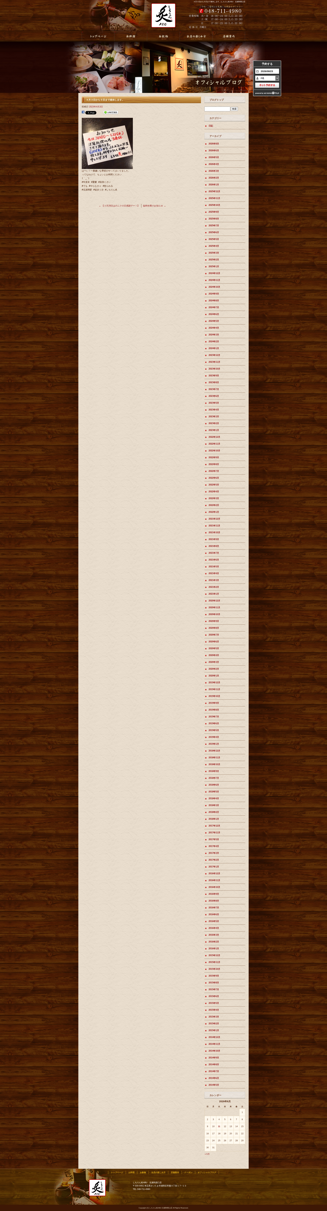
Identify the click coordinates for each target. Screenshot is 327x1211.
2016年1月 (214, 948)
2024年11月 (214, 280)
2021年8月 (214, 546)
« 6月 (207, 1154)
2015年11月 (214, 962)
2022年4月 (214, 491)
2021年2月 (214, 587)
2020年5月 (214, 648)
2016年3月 (214, 935)
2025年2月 (214, 259)
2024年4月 (214, 328)
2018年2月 (214, 812)
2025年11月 (214, 198)
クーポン (188, 1172)
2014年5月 (214, 1085)
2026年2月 (214, 177)
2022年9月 (214, 457)
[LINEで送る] (110, 112)
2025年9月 (214, 212)
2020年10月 (214, 614)
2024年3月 (214, 334)
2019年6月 (214, 723)
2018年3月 (214, 805)
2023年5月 (214, 403)
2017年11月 (214, 832)
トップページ (98, 36)
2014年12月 (214, 1037)
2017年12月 (214, 825)
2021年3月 (214, 580)
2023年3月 (214, 416)
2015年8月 (214, 982)
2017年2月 (214, 860)
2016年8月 (214, 900)
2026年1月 (214, 184)
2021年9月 (214, 539)
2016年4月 (214, 928)
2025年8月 (214, 218)
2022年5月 (214, 484)
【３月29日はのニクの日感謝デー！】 (119, 205)
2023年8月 (214, 382)
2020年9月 (214, 621)
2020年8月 (214, 628)
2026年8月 (214, 143)
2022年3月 (214, 498)
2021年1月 (214, 594)
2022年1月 (214, 512)
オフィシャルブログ (207, 1172)
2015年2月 (214, 1023)
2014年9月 (214, 1057)
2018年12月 (214, 750)
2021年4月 (214, 573)
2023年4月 (214, 409)
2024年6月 (214, 314)
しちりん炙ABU (162, 17)
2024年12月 (214, 273)
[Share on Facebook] (83, 112)
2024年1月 (214, 348)
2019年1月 (214, 744)
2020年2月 (214, 669)
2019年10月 (214, 696)
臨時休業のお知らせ (154, 205)
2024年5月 (214, 321)
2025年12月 (214, 191)
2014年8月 (214, 1064)
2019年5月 (214, 730)
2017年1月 (214, 866)
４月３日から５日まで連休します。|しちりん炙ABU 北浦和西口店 (219, 2)
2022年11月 (214, 443)
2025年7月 (214, 225)
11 (219, 1126)
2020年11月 (214, 607)
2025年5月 (214, 239)
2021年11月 (214, 525)
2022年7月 (214, 471)
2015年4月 (214, 1010)
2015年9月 (214, 975)
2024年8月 (214, 300)
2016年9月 (214, 894)
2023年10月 (214, 368)
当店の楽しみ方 (196, 36)
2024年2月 (214, 341)
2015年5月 (214, 1003)
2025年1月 (214, 266)
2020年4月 (214, 655)
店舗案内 (229, 36)
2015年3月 (214, 1016)
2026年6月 (214, 150)
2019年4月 (214, 737)
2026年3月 (214, 171)
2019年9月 (214, 703)
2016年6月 (214, 914)
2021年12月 (214, 519)
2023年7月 (214, 389)
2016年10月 (214, 887)
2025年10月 (214, 205)
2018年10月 (214, 764)
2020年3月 (214, 662)
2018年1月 (214, 819)
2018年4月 (214, 798)
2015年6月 (214, 996)
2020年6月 (214, 641)
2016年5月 (214, 921)
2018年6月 (214, 785)
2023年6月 (214, 396)
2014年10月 (214, 1051)
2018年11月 (214, 757)
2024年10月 (214, 287)
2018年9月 (214, 771)
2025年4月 (214, 246)
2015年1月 (214, 1030)
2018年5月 (214, 791)
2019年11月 (214, 689)
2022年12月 (214, 437)
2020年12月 (214, 600)
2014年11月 (214, 1044)
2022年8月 (214, 464)
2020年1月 (214, 675)
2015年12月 (214, 955)
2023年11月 (214, 362)
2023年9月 (214, 375)
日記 (211, 125)
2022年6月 (214, 478)
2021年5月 (214, 566)
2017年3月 (214, 853)
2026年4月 (214, 164)
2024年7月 (214, 307)
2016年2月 (214, 941)
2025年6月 (214, 232)
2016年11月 (214, 880)
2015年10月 (214, 969)
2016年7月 (214, 907)
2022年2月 (214, 505)
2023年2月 (214, 423)
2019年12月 (214, 682)
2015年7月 (214, 989)
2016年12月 (214, 873)
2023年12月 (214, 355)
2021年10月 (214, 532)
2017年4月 (214, 846)
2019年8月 (214, 709)
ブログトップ (216, 99)
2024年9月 (214, 293)
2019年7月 (214, 716)
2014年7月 (214, 1071)
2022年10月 (214, 450)
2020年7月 (214, 634)
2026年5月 (214, 157)
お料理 (130, 36)
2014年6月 (214, 1078)
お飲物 (163, 36)
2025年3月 (214, 253)
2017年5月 (214, 839)
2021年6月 (214, 559)
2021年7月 (214, 553)
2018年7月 (214, 778)
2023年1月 (214, 430)
